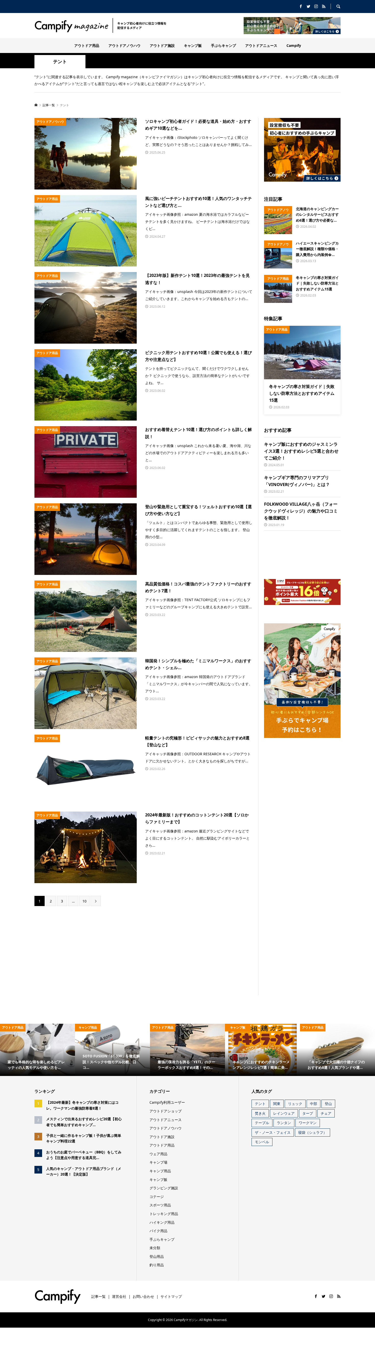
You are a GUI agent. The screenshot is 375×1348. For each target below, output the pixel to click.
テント (260, 1103)
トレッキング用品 (163, 1213)
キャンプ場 (158, 1162)
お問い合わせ (143, 1296)
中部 (313, 1103)
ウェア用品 (158, 1153)
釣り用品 (156, 1264)
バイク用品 (158, 1230)
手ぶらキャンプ (223, 45)
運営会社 (119, 1296)
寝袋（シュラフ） (312, 1132)
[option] (37, 1050)
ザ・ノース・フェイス (273, 1132)
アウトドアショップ (165, 1111)
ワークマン (308, 1122)
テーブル (262, 1122)
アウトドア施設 (162, 45)
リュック (295, 1103)
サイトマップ (171, 1296)
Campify (293, 45)
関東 (276, 1103)
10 (84, 901)
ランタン (284, 1122)
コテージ (156, 1196)
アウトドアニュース (261, 45)
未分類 (154, 1247)
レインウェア (284, 1113)
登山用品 (156, 1256)
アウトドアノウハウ (124, 45)
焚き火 (260, 1113)
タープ (307, 1113)
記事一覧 (98, 1296)
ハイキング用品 (161, 1222)
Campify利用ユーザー (167, 1102)
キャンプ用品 (160, 1170)
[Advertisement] (100, 950)
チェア (326, 1113)
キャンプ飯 (193, 45)
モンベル (262, 1141)
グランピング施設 (163, 1187)
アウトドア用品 (86, 45)
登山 (328, 1103)
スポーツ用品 (160, 1205)
